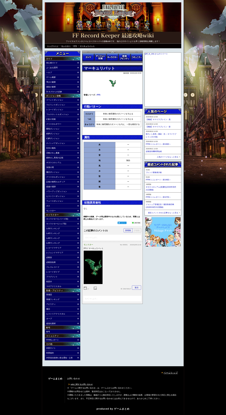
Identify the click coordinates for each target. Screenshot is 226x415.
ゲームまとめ (122, 408)
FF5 (98, 95)
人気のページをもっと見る (167, 157)
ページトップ (171, 372)
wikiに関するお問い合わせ (82, 384)
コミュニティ (137, 57)
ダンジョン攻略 (100, 57)
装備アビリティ (124, 57)
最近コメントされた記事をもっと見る (163, 213)
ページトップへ (150, 253)
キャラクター (112, 57)
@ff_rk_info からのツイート (156, 54)
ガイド (88, 57)
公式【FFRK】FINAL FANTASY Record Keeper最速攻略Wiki (113, 36)
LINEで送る (136, 223)
